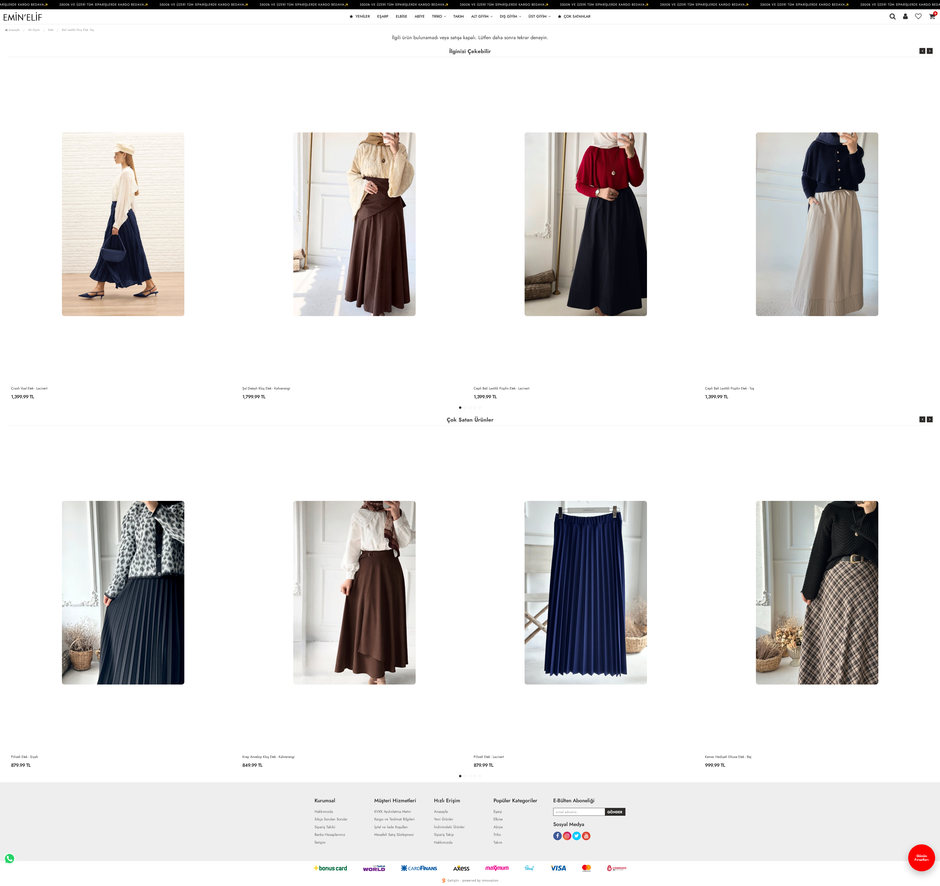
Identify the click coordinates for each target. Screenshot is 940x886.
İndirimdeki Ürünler (449, 827)
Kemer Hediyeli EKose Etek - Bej (497, 756)
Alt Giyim (480, 16)
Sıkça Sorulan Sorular (331, 819)
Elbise (401, 16)
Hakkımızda (324, 811)
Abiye (420, 16)
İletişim (320, 842)
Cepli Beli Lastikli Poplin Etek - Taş (498, 388)
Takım (458, 16)
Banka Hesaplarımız (330, 834)
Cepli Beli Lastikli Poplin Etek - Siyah (731, 388)
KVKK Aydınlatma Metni (392, 811)
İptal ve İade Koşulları (391, 827)
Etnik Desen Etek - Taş (720, 756)
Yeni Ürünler (443, 819)
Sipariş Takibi (325, 827)
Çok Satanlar (576, 16)
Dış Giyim (508, 16)
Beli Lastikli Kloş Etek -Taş (78, 30)
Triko (437, 16)
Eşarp (382, 16)
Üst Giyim (538, 16)
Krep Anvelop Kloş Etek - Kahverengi (37, 756)
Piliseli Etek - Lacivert (257, 756)
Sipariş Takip (444, 834)
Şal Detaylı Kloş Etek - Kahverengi (35, 388)
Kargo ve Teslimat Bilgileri (394, 819)
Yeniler (362, 16)
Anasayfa (14, 30)
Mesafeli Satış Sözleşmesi (394, 834)
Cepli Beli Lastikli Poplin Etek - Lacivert (270, 388)
